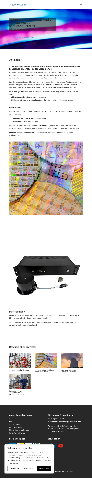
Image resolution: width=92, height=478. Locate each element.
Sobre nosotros (15, 424)
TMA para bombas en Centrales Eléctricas (69, 371)
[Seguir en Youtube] (61, 446)
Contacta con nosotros (24, 37)
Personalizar (14, 469)
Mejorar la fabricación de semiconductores (44, 371)
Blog (10, 421)
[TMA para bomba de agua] (20, 360)
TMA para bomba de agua (19, 370)
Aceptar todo (44, 469)
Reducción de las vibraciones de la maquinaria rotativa (16, 392)
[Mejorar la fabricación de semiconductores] (46, 360)
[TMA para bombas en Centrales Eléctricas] (72, 360)
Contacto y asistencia (17, 433)
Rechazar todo (29, 469)
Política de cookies (16, 427)
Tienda (11, 419)
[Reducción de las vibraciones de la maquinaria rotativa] (20, 381)
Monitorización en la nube (19, 430)
